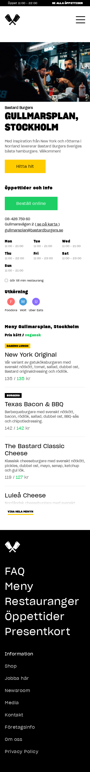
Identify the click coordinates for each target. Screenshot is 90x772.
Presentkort (37, 631)
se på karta (47, 224)
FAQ (15, 571)
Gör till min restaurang (26, 280)
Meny (19, 586)
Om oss (13, 739)
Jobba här (17, 678)
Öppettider (35, 616)
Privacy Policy (22, 751)
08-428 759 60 (17, 219)
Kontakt (14, 715)
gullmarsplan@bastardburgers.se (34, 230)
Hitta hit (25, 166)
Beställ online (31, 203)
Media (12, 702)
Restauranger (42, 601)
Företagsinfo (20, 727)
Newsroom (17, 690)
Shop (11, 666)
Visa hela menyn (20, 511)
